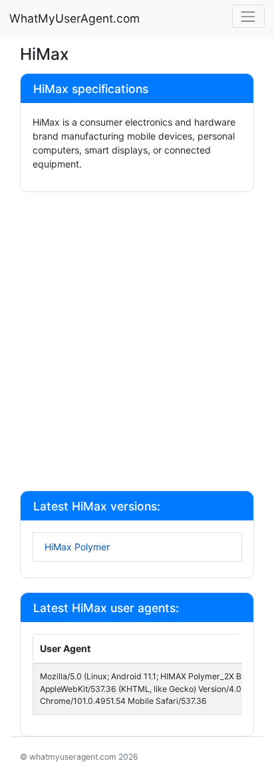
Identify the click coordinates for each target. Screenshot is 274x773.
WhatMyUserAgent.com (74, 18)
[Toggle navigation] (248, 16)
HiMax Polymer (77, 546)
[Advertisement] (137, 343)
